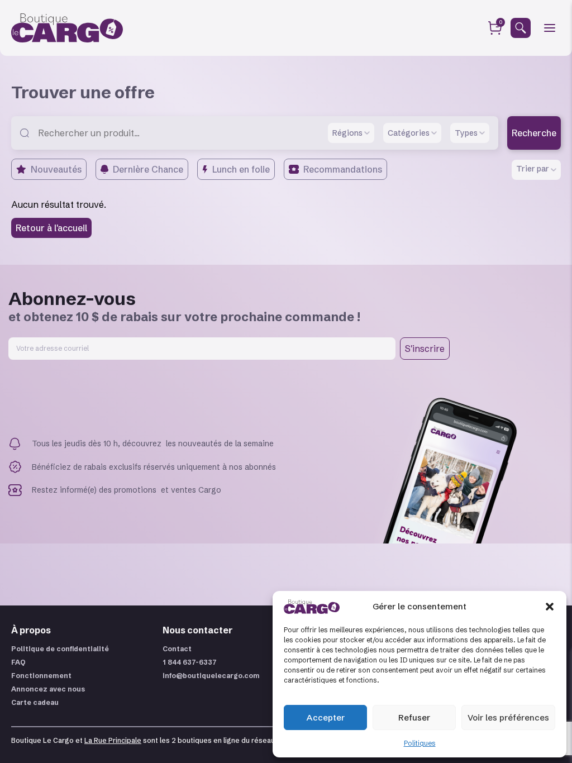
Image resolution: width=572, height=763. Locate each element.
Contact (177, 649)
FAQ (18, 662)
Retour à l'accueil (51, 227)
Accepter (326, 717)
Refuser (414, 717)
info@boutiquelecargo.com (211, 675)
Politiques (420, 743)
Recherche (534, 133)
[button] (549, 606)
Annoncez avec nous (48, 689)
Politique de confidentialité (60, 649)
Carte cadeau (35, 702)
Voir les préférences (508, 717)
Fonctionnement (41, 675)
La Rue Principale (112, 740)
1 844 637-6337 (190, 662)
